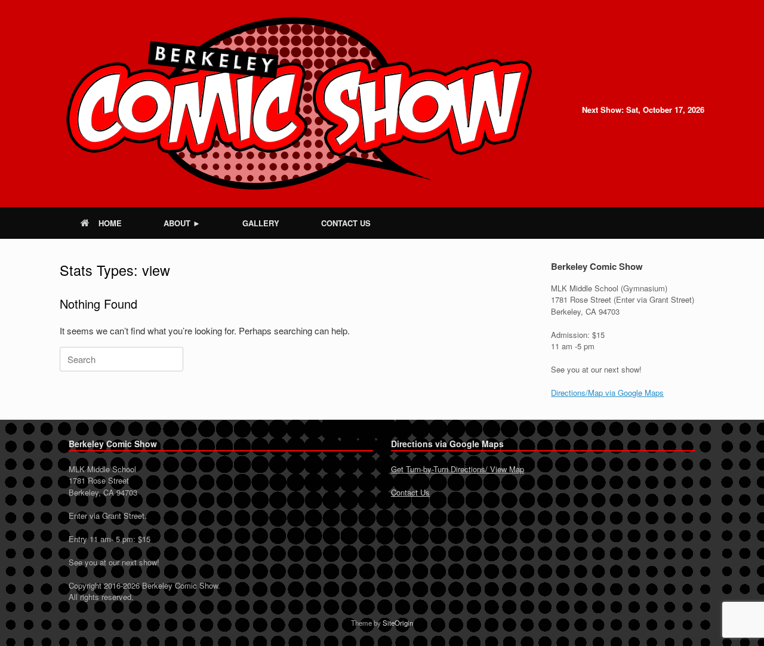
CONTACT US (346, 223)
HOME (110, 223)
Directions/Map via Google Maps (607, 392)
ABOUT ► (182, 223)
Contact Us (410, 492)
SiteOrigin (398, 622)
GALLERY (260, 223)
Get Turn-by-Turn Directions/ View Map (457, 469)
